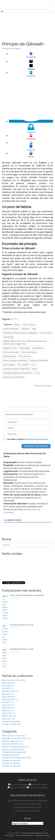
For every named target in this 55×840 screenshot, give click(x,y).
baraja (16, 324)
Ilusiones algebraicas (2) (12, 741)
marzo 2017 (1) (8, 713)
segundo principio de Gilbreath (16, 368)
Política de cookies (42, 835)
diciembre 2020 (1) (10, 691)
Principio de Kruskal (10, 755)
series (34, 368)
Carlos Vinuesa (28, 324)
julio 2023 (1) (7, 685)
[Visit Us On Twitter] (38, 784)
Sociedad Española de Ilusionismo (17, 373)
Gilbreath (26, 328)
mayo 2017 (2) (8, 707)
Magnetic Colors (10, 348)
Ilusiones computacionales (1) (15, 746)
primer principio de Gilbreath (15, 360)
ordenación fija (9, 356)
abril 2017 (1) (7, 710)
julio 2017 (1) (7, 702)
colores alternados (11, 328)
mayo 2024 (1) (8, 683)
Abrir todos (7, 680)
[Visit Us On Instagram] (37, 787)
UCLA (37, 373)
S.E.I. (33, 364)
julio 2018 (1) (7, 694)
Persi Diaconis (25, 356)
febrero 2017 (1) (9, 716)
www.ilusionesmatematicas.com (35, 833)
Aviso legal (9, 835)
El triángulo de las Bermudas (27, 810)
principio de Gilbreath (39, 360)
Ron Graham (23, 364)
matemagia (25, 348)
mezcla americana (11, 352)
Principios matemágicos (11, 48)
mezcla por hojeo (29, 352)
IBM (34, 328)
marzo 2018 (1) (8, 696)
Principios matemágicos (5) (14, 752)
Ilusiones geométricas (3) (13, 749)
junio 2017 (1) (8, 705)
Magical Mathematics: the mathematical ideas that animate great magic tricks (25, 342)
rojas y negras (9, 364)
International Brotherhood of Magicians (20, 333)
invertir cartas (46, 333)
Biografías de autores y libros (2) (16, 738)
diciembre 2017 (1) (10, 699)
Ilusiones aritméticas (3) (12, 743)
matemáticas (38, 348)
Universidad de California (13, 377)
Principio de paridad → (43, 385)
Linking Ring (8, 337)
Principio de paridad (11, 721)
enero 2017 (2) (8, 718)
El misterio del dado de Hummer (22, 625)
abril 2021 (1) (7, 688)
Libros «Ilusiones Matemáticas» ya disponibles (27, 595)
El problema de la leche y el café (21, 649)
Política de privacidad (37, 439)
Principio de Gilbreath (11, 724)
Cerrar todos (19, 680)
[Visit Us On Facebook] (18, 784)
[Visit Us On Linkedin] (17, 787)
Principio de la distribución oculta (16, 757)
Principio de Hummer (11, 760)
